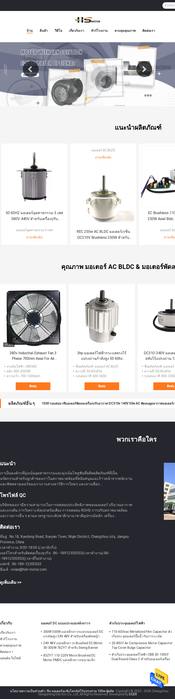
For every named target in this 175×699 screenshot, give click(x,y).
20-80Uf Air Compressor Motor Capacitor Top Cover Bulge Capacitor (142, 645)
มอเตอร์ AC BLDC (103, 150)
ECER (133, 694)
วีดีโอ (58, 30)
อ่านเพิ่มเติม (34, 237)
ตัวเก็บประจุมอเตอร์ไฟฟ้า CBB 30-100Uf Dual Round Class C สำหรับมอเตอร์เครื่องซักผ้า (141, 657)
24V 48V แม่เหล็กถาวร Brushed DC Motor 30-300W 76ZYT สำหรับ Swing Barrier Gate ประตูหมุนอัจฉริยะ (73, 646)
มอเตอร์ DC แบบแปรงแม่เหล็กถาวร (65, 623)
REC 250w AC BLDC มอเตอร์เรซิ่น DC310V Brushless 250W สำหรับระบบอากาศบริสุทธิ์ (103, 235)
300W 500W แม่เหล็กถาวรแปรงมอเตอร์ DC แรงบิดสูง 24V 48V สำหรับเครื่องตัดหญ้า (73, 634)
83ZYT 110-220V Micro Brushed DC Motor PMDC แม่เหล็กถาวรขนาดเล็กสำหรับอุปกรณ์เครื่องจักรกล (69, 658)
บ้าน (30, 30)
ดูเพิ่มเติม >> (10, 582)
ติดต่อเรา (148, 30)
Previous (31, 69)
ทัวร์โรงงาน (99, 30)
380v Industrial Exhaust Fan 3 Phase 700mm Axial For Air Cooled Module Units (33, 356)
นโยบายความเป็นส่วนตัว (27, 691)
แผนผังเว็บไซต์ (10, 658)
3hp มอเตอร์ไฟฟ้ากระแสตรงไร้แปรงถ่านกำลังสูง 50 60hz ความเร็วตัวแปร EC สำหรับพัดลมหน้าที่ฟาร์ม (102, 356)
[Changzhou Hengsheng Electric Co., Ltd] (87, 20)
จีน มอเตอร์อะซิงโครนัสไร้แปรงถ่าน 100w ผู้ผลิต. (81, 691)
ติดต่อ (33, 386)
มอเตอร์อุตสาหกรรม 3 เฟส (34, 230)
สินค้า (44, 30)
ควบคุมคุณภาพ (125, 30)
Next (144, 69)
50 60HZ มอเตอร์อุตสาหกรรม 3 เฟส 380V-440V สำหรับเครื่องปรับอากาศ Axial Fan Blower (34, 216)
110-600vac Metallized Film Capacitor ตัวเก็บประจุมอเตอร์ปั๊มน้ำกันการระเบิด (142, 634)
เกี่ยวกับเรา (76, 30)
